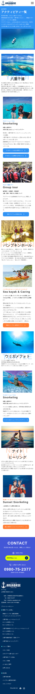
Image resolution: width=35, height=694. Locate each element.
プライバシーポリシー (7, 606)
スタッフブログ (7, 683)
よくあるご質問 (7, 664)
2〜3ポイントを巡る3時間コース (14, 150)
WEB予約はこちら (12, 558)
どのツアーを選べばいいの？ (10, 653)
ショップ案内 (6, 646)
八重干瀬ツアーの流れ (9, 657)
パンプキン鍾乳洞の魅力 (9, 680)
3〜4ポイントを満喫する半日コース (14, 155)
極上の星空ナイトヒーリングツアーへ (14, 526)
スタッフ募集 (6, 660)
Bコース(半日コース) (8, 625)
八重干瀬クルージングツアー (10, 641)
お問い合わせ (6, 667)
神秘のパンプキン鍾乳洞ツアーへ (14, 325)
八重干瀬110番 (6, 676)
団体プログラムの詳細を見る (14, 214)
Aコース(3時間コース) (8, 622)
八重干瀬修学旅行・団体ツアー (11, 637)
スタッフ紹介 (6, 650)
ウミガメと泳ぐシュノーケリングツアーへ (14, 420)
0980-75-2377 (17, 569)
